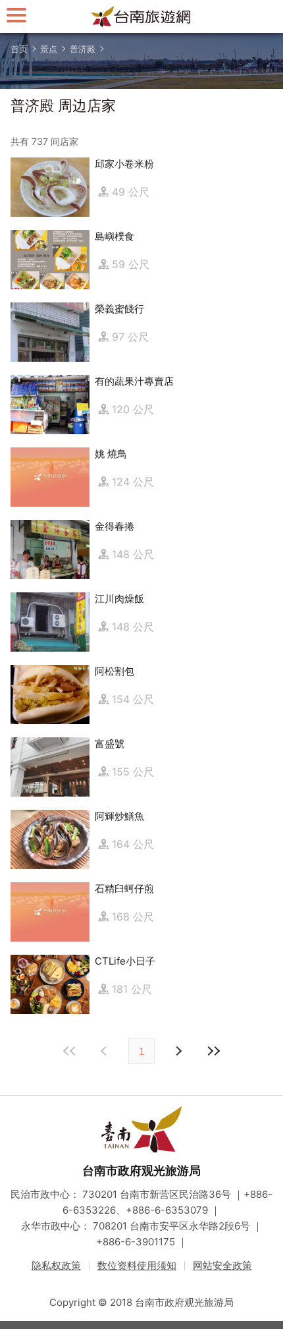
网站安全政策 (222, 1265)
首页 (19, 48)
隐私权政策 (56, 1265)
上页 (178, 1051)
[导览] (16, 15)
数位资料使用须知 (136, 1265)
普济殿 (82, 48)
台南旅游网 (141, 16)
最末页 (213, 1051)
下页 (105, 1051)
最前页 (70, 1051)
